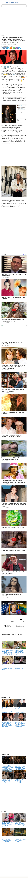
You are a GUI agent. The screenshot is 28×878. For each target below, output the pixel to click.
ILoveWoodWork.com (11, 2)
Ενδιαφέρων (5, 754)
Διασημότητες (4, 46)
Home (2, 35)
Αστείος (3, 640)
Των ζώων (4, 812)
